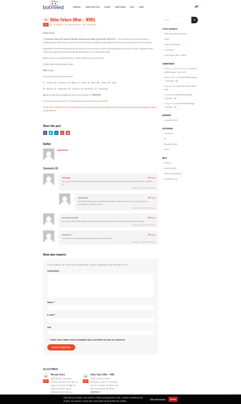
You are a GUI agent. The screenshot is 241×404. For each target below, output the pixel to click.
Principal (77, 7)
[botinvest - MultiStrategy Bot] (53, 4)
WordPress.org (170, 179)
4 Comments (91, 24)
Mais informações (158, 399)
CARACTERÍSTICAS (92, 7)
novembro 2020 (170, 120)
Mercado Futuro (74, 24)
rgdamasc (60, 24)
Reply (152, 177)
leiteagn (66, 177)
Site (49, 327)
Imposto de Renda (172, 44)
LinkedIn (56, 133)
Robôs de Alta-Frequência (175, 33)
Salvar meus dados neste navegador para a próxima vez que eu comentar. (87, 339)
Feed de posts (170, 168)
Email (68, 133)
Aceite (173, 399)
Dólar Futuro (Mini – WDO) (175, 55)
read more (95, 392)
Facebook (45, 133)
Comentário (53, 271)
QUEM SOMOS (120, 7)
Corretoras (169, 50)
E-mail (51, 315)
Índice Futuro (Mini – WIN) (102, 374)
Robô (167, 39)
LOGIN (141, 7)
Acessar (167, 163)
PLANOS (107, 7)
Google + (62, 133)
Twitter (51, 133)
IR (165, 138)
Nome (51, 302)
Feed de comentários (173, 173)
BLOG (132, 7)
